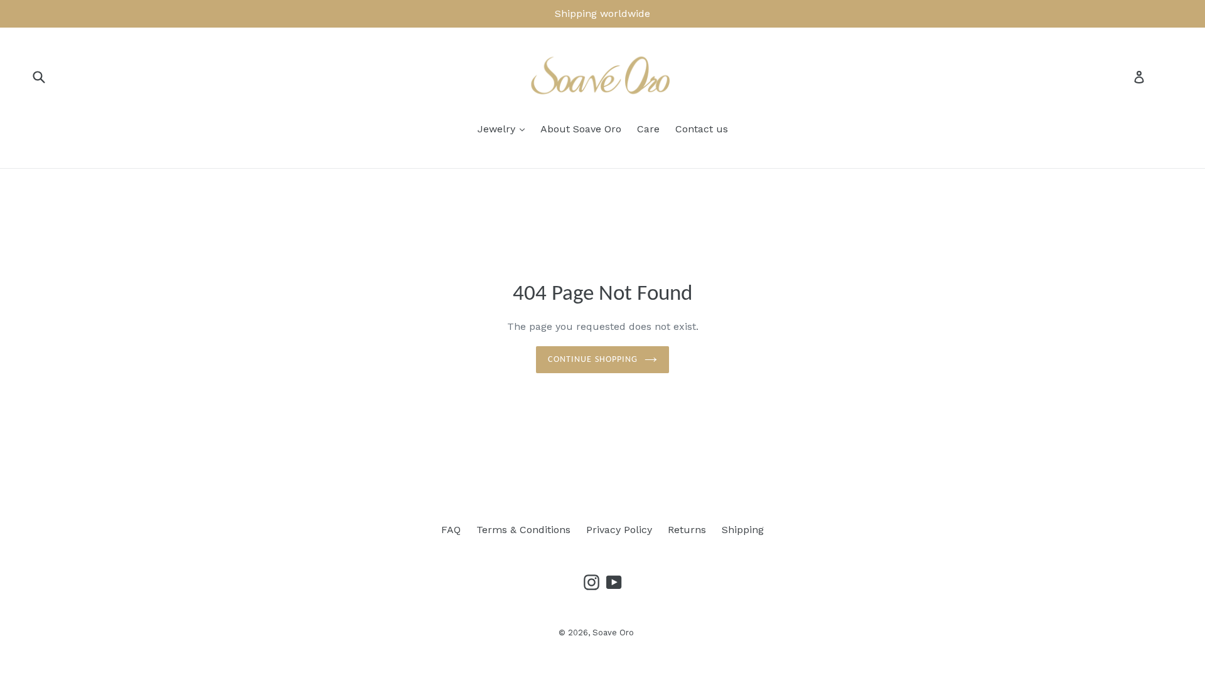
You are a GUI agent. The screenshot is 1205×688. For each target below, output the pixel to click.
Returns (687, 530)
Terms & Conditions (523, 530)
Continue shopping (593, 359)
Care (648, 129)
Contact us (701, 129)
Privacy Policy (619, 530)
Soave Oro (613, 632)
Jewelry (498, 129)
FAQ (451, 530)
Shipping (743, 530)
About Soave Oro (580, 129)
